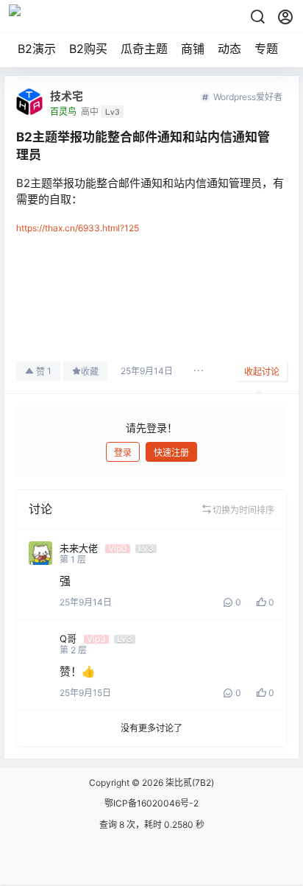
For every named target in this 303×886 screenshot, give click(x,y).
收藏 (90, 371)
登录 (123, 452)
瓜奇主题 (144, 48)
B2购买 (88, 48)
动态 (229, 48)
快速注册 (171, 452)
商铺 (192, 48)
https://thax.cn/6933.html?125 (77, 227)
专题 (266, 48)
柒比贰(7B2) (188, 782)
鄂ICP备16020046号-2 (151, 803)
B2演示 (37, 48)
